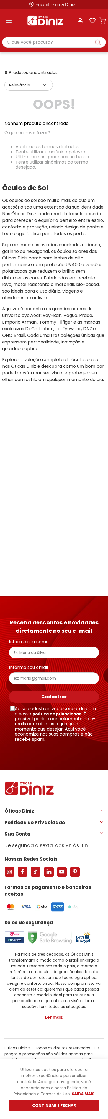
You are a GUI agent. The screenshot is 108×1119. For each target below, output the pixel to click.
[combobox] (54, 42)
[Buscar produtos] (100, 42)
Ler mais (54, 1017)
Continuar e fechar (54, 1105)
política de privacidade (57, 714)
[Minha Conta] (80, 20)
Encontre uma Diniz (55, 4)
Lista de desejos (92, 20)
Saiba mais (83, 1094)
